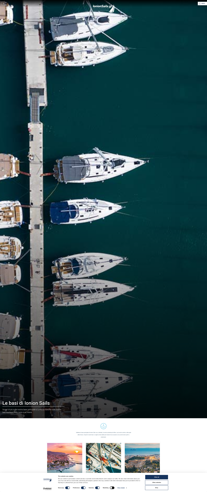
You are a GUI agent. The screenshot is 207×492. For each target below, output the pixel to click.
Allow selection (156, 482)
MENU (203, 3)
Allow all (156, 477)
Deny (156, 487)
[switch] (83, 487)
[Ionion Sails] (103, 8)
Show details (121, 488)
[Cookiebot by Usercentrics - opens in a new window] (47, 489)
